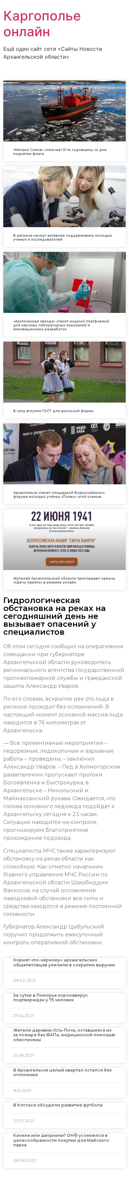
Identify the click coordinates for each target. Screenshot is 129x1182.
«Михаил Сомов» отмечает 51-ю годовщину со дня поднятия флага (60, 152)
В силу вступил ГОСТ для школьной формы (53, 411)
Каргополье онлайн (42, 24)
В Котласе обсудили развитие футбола (58, 1105)
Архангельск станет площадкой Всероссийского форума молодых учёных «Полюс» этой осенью (59, 495)
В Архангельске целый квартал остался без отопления (62, 1072)
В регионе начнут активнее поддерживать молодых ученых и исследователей (62, 237)
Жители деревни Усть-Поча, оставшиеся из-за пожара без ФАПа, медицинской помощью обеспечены (64, 1035)
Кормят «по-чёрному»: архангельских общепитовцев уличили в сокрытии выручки (64, 962)
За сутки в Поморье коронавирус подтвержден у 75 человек (50, 997)
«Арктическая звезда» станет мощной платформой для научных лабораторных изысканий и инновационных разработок (61, 325)
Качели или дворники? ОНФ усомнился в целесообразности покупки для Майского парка (61, 1140)
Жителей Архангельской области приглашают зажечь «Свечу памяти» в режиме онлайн (64, 580)
